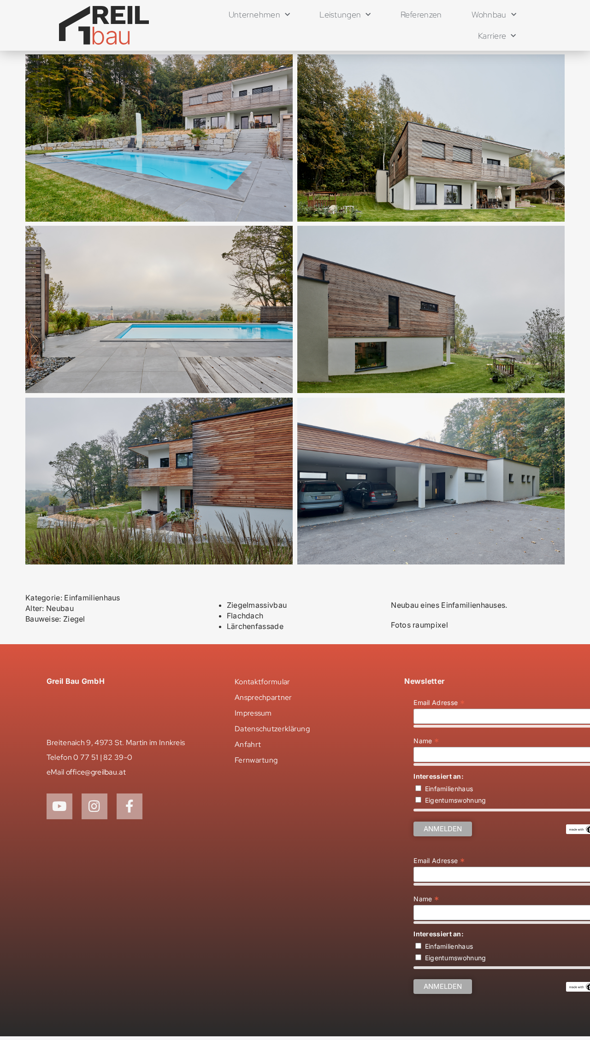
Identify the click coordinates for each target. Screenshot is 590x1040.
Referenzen (421, 14)
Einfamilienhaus (449, 789)
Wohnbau (489, 14)
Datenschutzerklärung (272, 729)
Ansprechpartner (263, 697)
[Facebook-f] (129, 806)
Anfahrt (248, 744)
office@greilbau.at (96, 772)
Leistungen (340, 14)
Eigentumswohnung (455, 800)
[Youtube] (59, 806)
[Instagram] (94, 806)
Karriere (492, 35)
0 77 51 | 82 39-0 (102, 757)
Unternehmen (254, 14)
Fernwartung (256, 760)
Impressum (253, 713)
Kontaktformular (262, 682)
